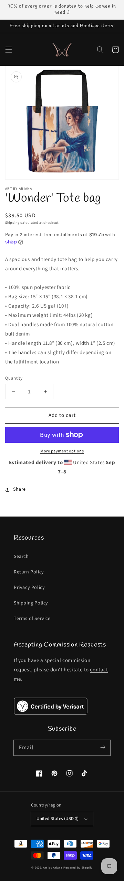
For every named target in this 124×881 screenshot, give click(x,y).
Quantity (13, 378)
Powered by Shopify (78, 867)
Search (21, 556)
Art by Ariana (52, 867)
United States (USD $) (58, 818)
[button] (8, 49)
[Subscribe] (102, 747)
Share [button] (19, 489)
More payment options (62, 451)
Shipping (12, 222)
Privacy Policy (29, 587)
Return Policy (29, 572)
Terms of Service (32, 618)
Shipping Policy (31, 603)
